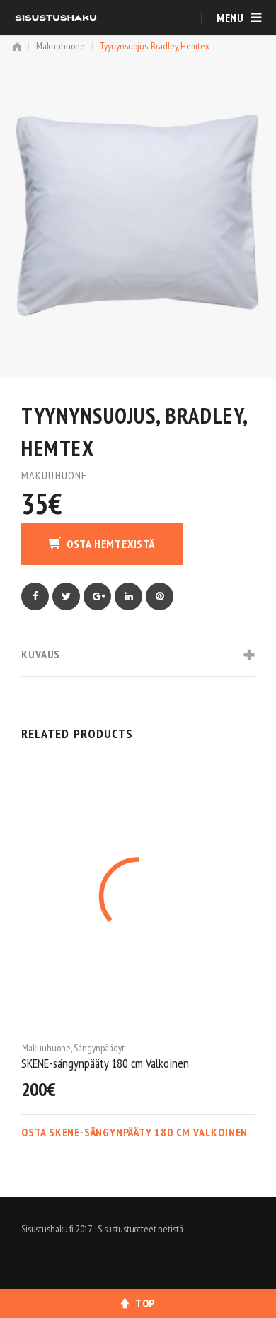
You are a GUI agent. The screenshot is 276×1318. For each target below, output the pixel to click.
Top (145, 1303)
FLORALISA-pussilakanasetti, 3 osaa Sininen (120, 1063)
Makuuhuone (60, 46)
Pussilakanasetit (105, 1048)
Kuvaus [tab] (40, 654)
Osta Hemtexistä (111, 544)
